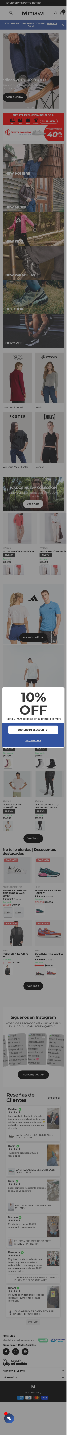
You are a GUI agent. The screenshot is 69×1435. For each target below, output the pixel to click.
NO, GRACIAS (33, 740)
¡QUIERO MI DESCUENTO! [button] (33, 729)
